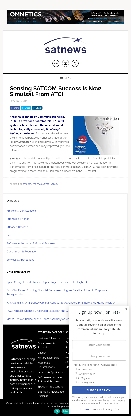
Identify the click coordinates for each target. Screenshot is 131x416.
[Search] (75, 63)
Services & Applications (20, 259)
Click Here (84, 409)
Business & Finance (18, 218)
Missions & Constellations (22, 210)
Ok (57, 411)
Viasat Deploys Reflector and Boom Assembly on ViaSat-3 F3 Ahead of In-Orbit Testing (58, 319)
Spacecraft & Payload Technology (40, 184)
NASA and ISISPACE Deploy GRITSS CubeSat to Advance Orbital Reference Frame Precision (61, 302)
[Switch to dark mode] (55, 63)
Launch (11, 235)
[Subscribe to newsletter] (65, 63)
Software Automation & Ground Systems (31, 243)
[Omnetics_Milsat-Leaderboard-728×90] (65, 22)
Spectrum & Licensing (51, 386)
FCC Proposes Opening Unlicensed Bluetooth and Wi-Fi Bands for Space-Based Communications (64, 310)
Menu (68, 78)
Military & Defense (17, 227)
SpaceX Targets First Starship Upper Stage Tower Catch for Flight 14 (47, 282)
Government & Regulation (22, 251)
